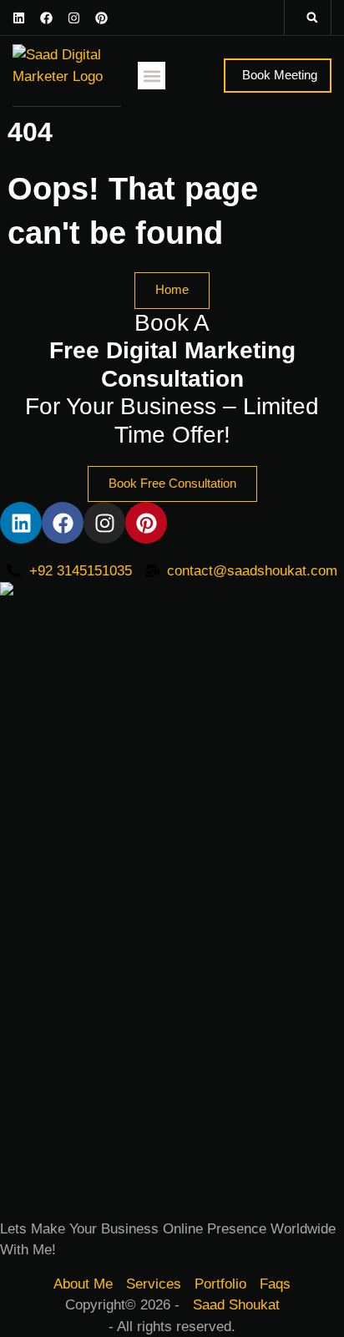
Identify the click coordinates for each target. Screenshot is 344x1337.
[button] (312, 17)
